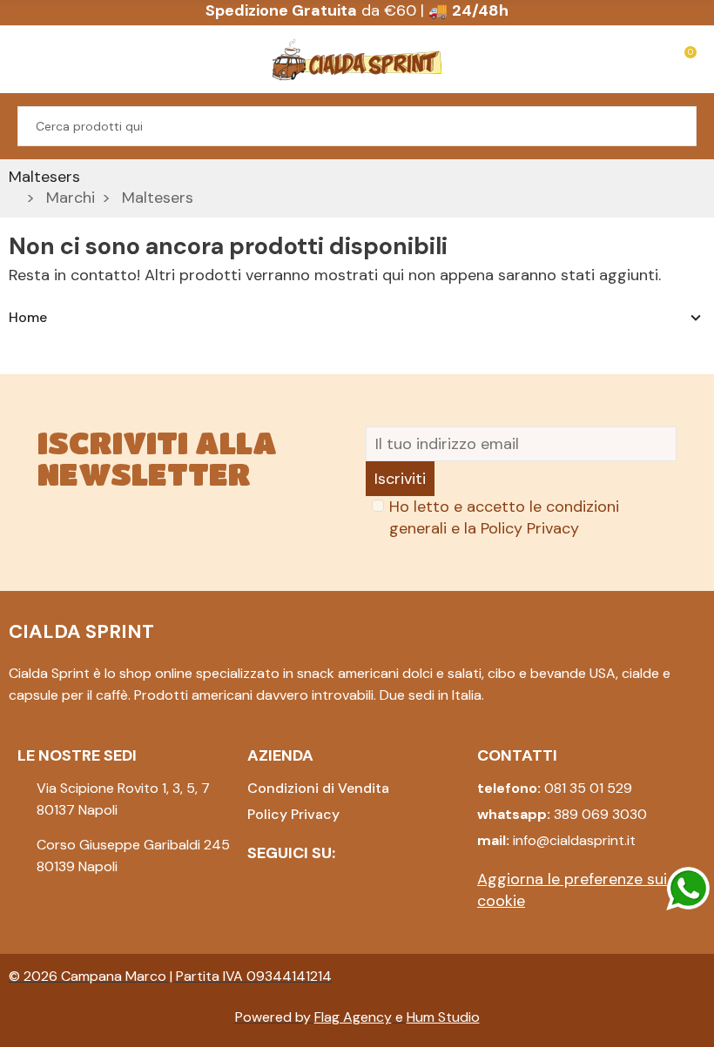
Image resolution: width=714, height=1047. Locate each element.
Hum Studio (443, 1017)
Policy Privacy (530, 528)
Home (28, 317)
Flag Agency (353, 1017)
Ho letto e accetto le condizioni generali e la (504, 517)
